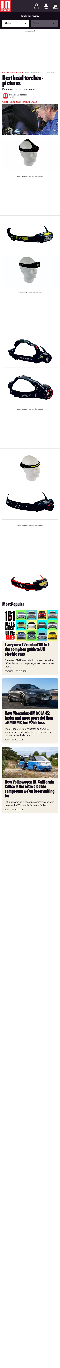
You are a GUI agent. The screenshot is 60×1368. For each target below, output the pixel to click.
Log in (46, 8)
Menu (55, 8)
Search (36, 8)
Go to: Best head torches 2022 (19, 101)
